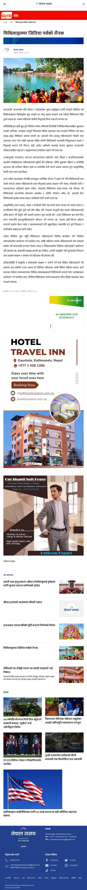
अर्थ (23, 878)
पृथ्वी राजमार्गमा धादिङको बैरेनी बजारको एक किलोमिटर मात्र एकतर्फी (63, 757)
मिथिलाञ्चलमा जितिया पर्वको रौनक (20, 648)
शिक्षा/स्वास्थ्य (64, 878)
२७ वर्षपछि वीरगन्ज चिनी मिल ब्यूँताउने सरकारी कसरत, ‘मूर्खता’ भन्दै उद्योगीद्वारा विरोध (22, 723)
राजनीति (8, 878)
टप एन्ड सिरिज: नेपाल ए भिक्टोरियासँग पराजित (22, 762)
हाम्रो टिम (23, 846)
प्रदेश (80, 878)
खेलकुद (53, 878)
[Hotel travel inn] (43, 402)
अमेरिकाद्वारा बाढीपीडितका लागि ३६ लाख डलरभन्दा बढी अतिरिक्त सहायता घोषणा (40, 814)
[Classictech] (67, 312)
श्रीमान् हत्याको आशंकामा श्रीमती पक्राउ (22, 602)
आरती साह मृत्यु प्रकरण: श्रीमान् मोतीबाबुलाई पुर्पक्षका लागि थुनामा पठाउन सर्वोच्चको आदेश (29, 584)
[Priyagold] (43, 15)
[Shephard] (43, 40)
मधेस (11, 22)
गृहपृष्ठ (5, 22)
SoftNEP (17, 887)
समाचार (16, 878)
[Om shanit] (43, 515)
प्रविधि (73, 878)
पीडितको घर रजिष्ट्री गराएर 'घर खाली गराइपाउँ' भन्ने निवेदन (28, 670)
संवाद (40, 878)
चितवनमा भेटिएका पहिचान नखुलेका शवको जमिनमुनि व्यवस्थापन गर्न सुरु (63, 721)
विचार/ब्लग (31, 878)
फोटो (46, 878)
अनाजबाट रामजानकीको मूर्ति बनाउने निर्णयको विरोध (29, 625)
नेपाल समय (18, 50)
